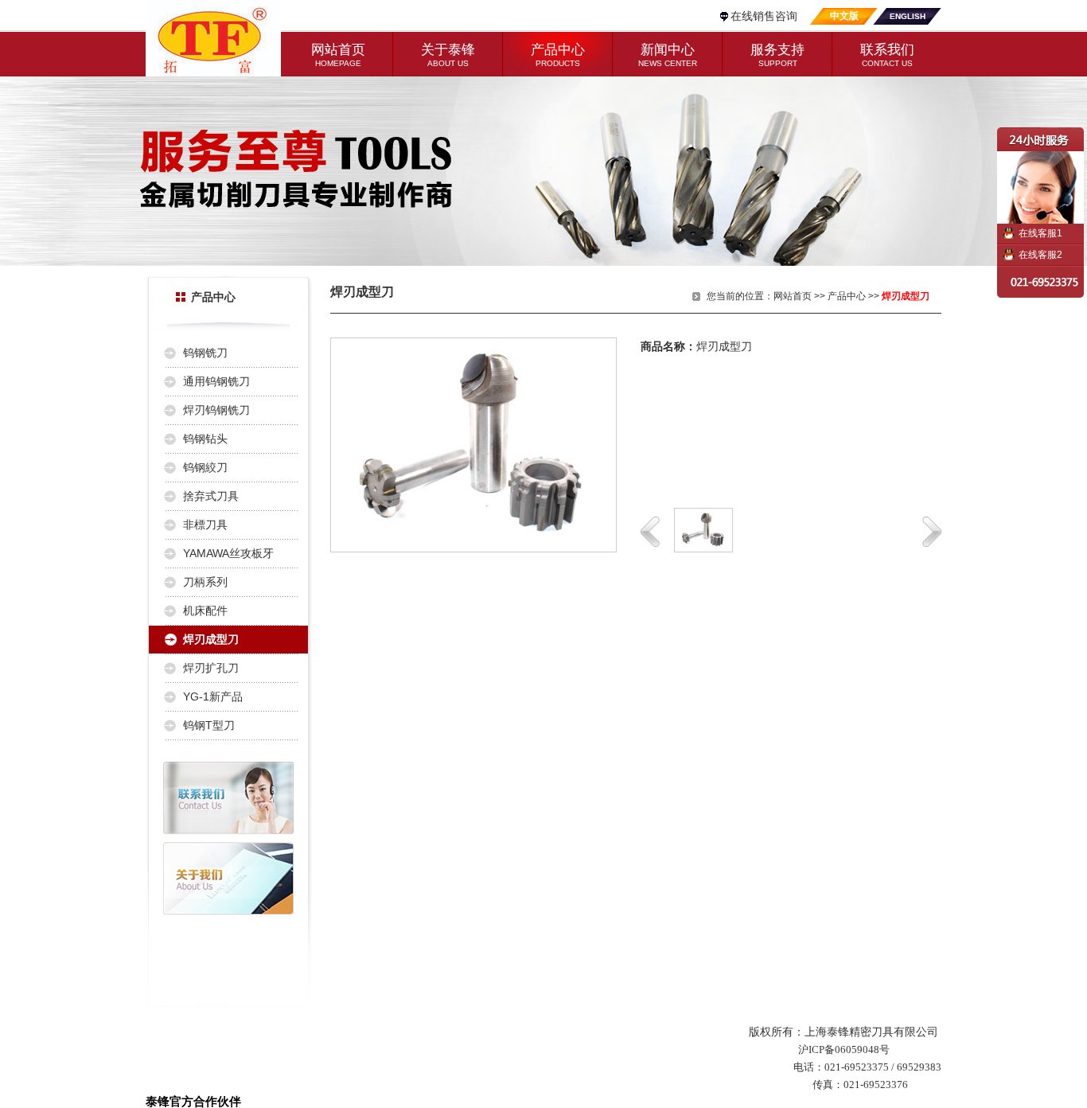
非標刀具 (205, 524)
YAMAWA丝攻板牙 (228, 553)
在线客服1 (1040, 233)
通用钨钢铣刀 (216, 381)
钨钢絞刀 (205, 467)
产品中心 (847, 296)
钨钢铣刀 (205, 352)
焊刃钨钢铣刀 (216, 410)
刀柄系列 (205, 581)
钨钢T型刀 (209, 725)
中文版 (844, 15)
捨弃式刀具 (211, 496)
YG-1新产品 (213, 696)
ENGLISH (907, 16)
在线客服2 (1040, 254)
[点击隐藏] (1041, 175)
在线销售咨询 (764, 16)
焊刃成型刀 (211, 639)
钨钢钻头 (205, 438)
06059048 (857, 1049)
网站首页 (792, 296)
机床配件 (205, 610)
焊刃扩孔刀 (211, 667)
